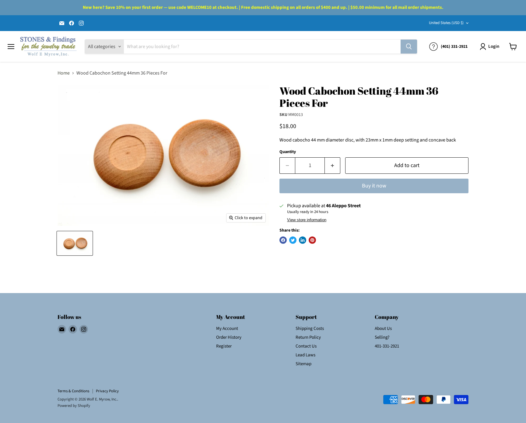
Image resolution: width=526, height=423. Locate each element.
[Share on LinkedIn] (302, 240)
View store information (306, 220)
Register (224, 346)
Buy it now (374, 186)
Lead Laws (305, 355)
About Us (383, 328)
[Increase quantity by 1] (332, 165)
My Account (227, 328)
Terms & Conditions (73, 391)
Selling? (382, 337)
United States (446, 23)
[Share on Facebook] (283, 240)
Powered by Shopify (74, 405)
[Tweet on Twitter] (292, 240)
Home (64, 73)
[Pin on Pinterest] (312, 240)
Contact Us (306, 346)
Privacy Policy (107, 391)
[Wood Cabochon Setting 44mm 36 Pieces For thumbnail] (75, 243)
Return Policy (308, 337)
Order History (228, 337)
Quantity (287, 151)
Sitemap (303, 364)
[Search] (409, 47)
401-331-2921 (387, 346)
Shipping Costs (310, 328)
